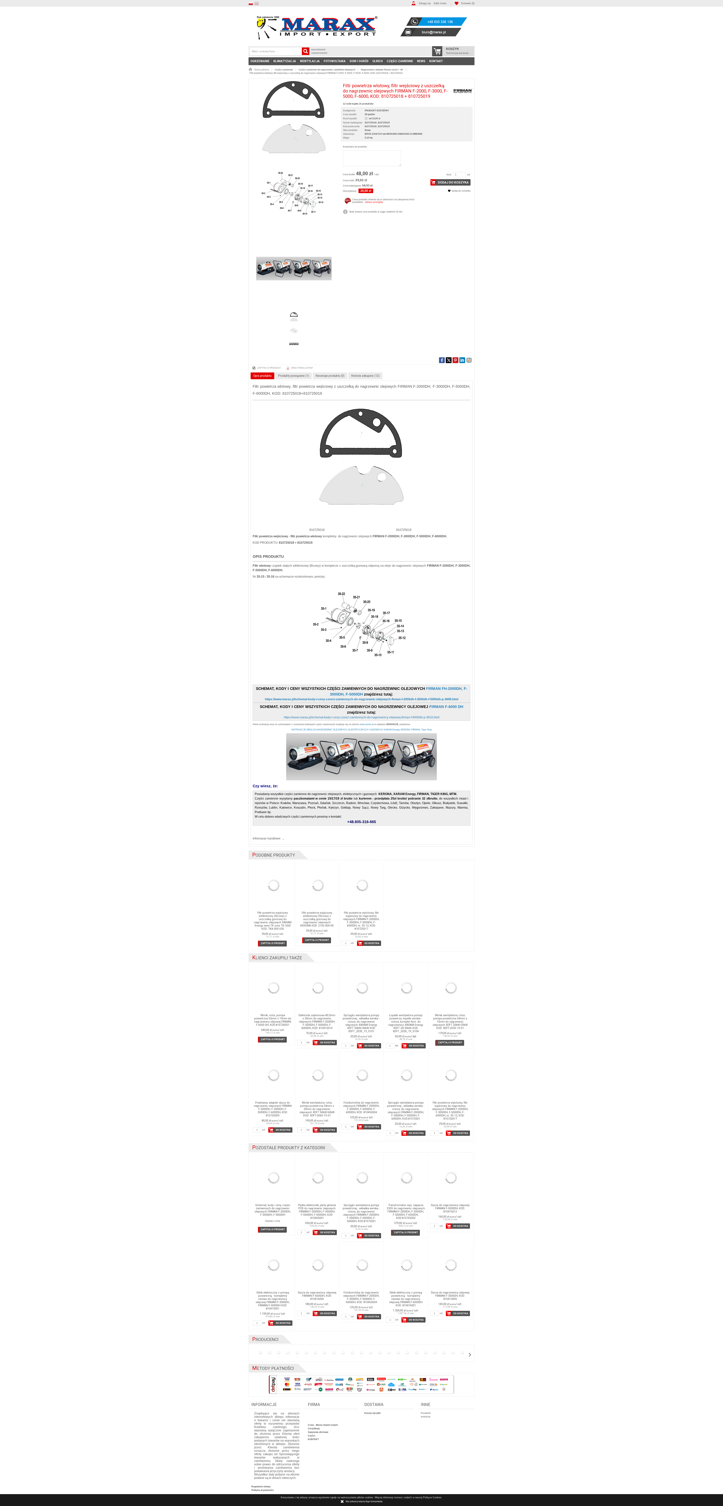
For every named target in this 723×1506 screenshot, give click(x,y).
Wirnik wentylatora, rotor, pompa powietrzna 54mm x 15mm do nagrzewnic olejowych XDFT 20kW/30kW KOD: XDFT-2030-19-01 (450, 1022)
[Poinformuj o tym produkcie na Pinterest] (455, 360)
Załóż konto (440, 3)
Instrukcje (426, 1416)
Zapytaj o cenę (272, 1221)
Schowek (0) (467, 3)
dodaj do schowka (461, 191)
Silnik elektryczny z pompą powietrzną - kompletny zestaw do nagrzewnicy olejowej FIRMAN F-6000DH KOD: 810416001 (406, 1299)
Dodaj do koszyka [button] (453, 182)
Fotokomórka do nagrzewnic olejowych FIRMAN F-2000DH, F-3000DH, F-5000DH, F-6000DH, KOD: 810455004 (361, 1107)
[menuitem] (260, 61)
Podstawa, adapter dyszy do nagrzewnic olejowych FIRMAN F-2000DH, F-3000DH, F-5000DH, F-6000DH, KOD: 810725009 (273, 1109)
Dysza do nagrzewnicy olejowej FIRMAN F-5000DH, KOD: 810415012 (450, 1208)
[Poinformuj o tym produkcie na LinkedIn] (462, 360)
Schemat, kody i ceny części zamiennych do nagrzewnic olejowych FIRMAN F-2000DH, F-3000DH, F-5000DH (273, 1210)
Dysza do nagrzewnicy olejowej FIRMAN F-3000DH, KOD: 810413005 (450, 1296)
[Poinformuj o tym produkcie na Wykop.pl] (469, 360)
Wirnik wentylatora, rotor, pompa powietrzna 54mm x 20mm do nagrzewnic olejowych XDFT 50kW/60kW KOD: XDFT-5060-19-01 (317, 1109)
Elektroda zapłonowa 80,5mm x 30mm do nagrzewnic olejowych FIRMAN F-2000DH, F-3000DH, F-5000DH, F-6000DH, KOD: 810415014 (317, 1022)
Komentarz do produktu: (355, 146)
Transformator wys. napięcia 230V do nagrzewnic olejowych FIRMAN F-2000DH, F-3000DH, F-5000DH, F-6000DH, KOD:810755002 (406, 1212)
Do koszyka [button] (372, 943)
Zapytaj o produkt (269, 368)
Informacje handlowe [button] (267, 838)
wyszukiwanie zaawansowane (319, 51)
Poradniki (426, 1413)
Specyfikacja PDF (302, 368)
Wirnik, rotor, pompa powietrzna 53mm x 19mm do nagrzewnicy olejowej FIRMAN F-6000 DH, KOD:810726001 (272, 1020)
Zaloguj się (425, 3)
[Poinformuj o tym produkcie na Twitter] (449, 360)
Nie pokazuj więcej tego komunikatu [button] (364, 1501)
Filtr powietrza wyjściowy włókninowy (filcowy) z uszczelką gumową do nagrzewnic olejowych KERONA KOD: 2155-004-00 (317, 919)
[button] (251, 3)
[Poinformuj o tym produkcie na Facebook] (442, 360)
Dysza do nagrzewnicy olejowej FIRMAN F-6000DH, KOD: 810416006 (317, 1296)
